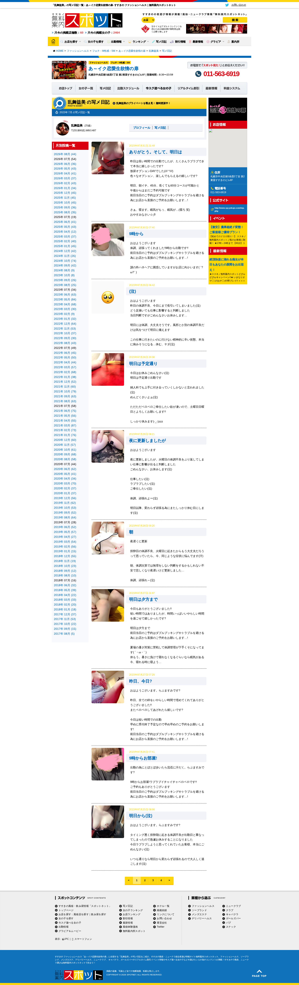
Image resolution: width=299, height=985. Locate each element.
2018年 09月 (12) (65, 570)
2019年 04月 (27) (65, 536)
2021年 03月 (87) (65, 425)
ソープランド (199, 910)
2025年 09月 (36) (65, 207)
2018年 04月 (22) (65, 595)
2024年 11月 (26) (65, 255)
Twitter (161, 926)
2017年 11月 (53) (65, 619)
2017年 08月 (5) (64, 633)
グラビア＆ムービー (70, 931)
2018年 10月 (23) (65, 566)
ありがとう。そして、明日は (155, 152)
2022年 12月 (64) (65, 323)
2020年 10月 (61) (65, 449)
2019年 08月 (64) (65, 517)
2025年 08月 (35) (65, 212)
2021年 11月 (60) (65, 386)
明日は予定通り (143, 363)
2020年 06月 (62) (65, 469)
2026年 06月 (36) (65, 163)
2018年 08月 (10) (65, 575)
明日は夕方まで (143, 599)
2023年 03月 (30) (65, 309)
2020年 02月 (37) (65, 488)
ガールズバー (233, 918)
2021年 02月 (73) (65, 430)
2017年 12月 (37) (65, 614)
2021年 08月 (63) (65, 401)
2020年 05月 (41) (65, 474)
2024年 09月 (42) (65, 265)
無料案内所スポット (134, 931)
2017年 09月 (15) (65, 628)
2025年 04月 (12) (65, 231)
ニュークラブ (233, 906)
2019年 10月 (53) (65, 507)
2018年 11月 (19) (65, 561)
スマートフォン (83, 939)
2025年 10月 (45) (65, 202)
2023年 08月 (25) (65, 285)
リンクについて (166, 914)
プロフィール (141, 127)
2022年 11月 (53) (65, 328)
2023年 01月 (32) (65, 318)
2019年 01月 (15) (65, 551)
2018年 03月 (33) (65, 599)
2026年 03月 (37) (65, 178)
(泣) (132, 291)
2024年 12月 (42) (65, 251)
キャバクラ (232, 914)
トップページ (66, 910)
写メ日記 (160, 127)
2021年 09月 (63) (65, 396)
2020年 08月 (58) (65, 459)
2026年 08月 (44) (65, 154)
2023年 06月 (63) (65, 294)
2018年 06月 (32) (65, 585)
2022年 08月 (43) (65, 343)
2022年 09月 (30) (65, 338)
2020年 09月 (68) (65, 454)
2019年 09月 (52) (65, 512)
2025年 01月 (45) (65, 246)
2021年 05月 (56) (65, 415)
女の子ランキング (133, 910)
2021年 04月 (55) (65, 420)
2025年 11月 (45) (65, 197)
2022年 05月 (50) (65, 357)
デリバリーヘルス (202, 918)
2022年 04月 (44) (65, 362)
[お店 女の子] (147, 20)
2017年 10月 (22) (65, 624)
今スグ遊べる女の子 (70, 922)
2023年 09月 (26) (65, 280)
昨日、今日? (140, 681)
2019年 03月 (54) (65, 541)
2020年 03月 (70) (65, 483)
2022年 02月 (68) (65, 372)
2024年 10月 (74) (65, 260)
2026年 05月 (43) (65, 168)
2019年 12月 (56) (65, 498)
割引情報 (128, 918)
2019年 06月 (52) (65, 527)
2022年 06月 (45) (65, 352)
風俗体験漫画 (130, 926)
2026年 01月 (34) (65, 188)
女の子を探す (66, 918)
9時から (136, 233)
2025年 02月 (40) (65, 241)
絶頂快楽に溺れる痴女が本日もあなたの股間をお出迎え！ (227, 264)
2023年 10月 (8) (64, 275)
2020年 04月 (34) (65, 478)
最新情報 (128, 922)
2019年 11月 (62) (65, 502)
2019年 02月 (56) (65, 546)
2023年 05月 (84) (65, 299)
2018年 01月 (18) (65, 609)
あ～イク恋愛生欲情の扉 (113, 68)
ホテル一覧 (163, 906)
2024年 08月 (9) (64, 270)
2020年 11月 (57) (65, 444)
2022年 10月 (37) (65, 333)
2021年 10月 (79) (65, 391)
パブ (228, 922)
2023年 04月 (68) (65, 304)
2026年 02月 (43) (65, 183)
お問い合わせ (164, 918)
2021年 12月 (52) (65, 381)
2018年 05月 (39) (65, 590)
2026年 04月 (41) (65, 173)
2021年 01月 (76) (65, 435)
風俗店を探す (81, 914)
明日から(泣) (140, 815)
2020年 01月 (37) (65, 493)
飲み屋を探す (98, 914)
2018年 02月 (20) (65, 604)
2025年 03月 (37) (65, 236)
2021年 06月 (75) (65, 410)
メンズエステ (199, 914)
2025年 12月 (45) (65, 192)
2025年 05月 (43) (65, 226)
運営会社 (162, 922)
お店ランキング (132, 914)
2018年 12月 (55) (65, 556)
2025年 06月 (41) (65, 222)
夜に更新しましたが (147, 440)
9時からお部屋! (143, 758)
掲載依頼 (162, 910)
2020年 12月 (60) (65, 440)
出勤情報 (64, 926)
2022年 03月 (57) (65, 367)
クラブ (230, 910)
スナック (231, 926)
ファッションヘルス (98, 62)
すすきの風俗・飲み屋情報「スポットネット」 (85, 906)
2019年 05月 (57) (65, 532)
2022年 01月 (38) (65, 377)
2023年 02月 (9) (64, 314)
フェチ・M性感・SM (120, 62)
